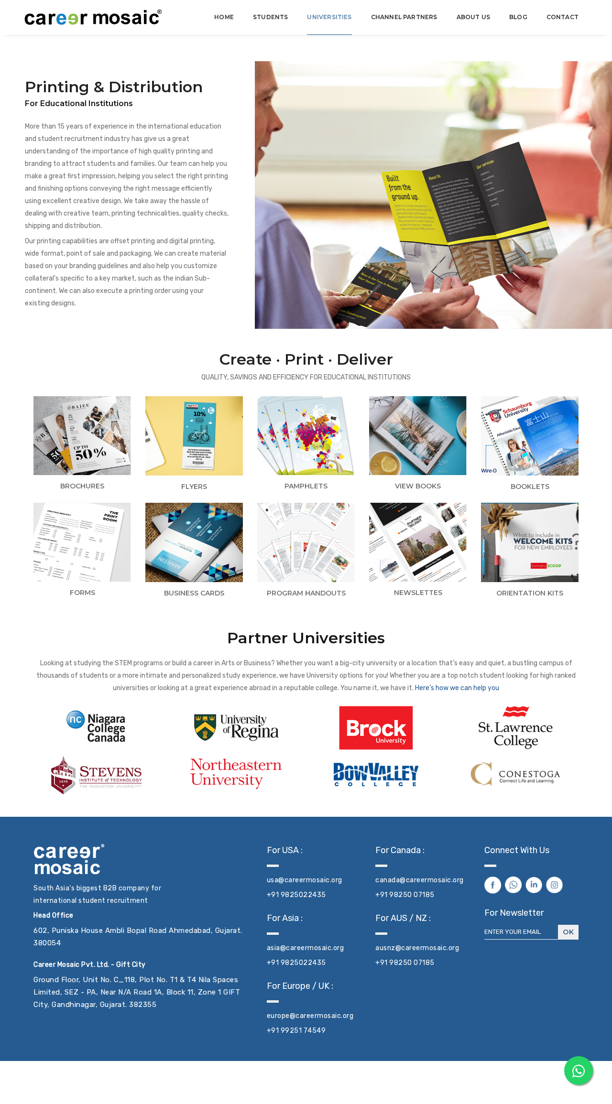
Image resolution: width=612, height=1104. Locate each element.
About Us (473, 17)
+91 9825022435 (296, 895)
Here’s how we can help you (456, 688)
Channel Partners (404, 17)
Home (224, 17)
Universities (329, 17)
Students (270, 17)
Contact (562, 17)
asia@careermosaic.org (305, 948)
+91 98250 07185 (405, 895)
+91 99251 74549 (296, 1031)
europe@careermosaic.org (310, 1016)
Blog (518, 17)
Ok (568, 932)
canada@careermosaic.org (419, 880)
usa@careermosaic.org (304, 880)
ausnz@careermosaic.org (417, 948)
